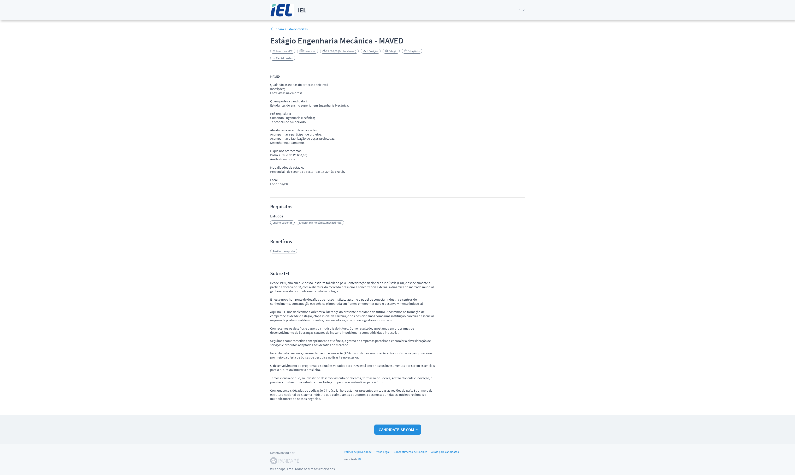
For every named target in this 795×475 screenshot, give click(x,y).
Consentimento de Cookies (410, 451)
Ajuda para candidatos (445, 451)
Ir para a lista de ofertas (291, 29)
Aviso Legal (383, 451)
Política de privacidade (358, 451)
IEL (360, 459)
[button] (521, 10)
